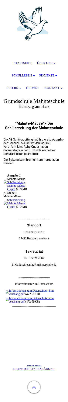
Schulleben (22, 75)
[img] (34, 23)
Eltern (12, 87)
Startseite (23, 63)
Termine (32, 87)
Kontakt (52, 87)
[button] (34, 387)
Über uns (44, 63)
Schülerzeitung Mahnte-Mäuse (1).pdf (16, 186)
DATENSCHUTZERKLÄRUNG (34, 368)
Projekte (46, 75)
